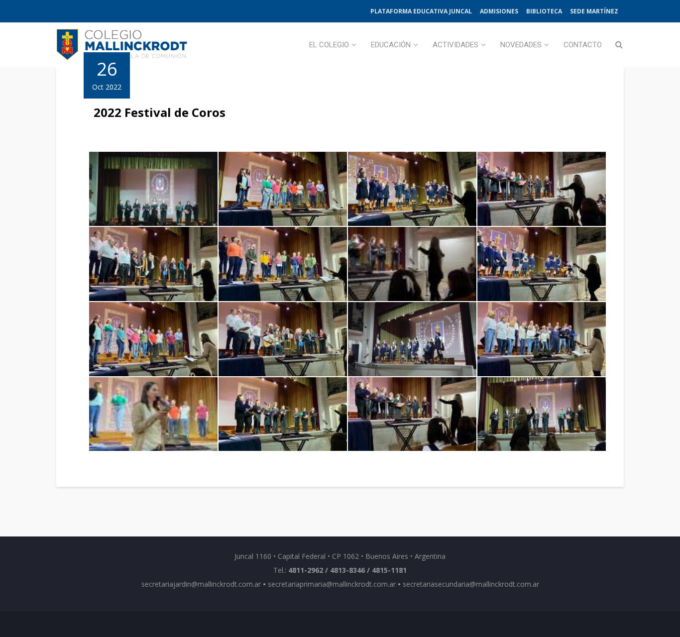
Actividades (455, 44)
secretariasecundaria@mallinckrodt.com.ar (471, 584)
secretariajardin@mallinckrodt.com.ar (201, 584)
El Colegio (329, 44)
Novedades (521, 44)
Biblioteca (544, 11)
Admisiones (499, 11)
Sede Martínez (594, 11)
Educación (391, 44)
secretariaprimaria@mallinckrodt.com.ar (332, 584)
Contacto (583, 44)
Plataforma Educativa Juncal (421, 11)
